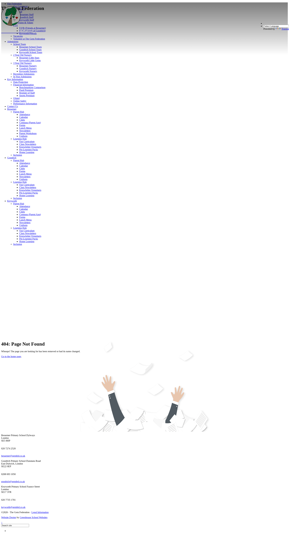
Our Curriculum (26, 141)
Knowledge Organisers (30, 147)
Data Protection (20, 82)
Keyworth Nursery (28, 71)
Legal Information (40, 512)
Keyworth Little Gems (30, 60)
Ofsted (16, 98)
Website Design (8, 517)
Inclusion (17, 155)
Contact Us (12, 106)
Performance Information (25, 103)
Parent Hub (18, 111)
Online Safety (19, 101)
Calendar (23, 117)
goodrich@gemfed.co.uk (13, 481)
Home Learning (26, 152)
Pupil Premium (26, 90)
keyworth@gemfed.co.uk (13, 507)
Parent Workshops (28, 133)
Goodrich (11, 157)
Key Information (15, 79)
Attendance (24, 114)
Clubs (22, 120)
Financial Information (23, 84)
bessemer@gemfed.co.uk (13, 456)
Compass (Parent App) (30, 122)
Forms (22, 125)
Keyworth (12, 201)
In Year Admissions (22, 76)
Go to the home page (11, 356)
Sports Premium (26, 95)
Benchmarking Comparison (32, 87)
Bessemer (11, 109)
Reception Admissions (23, 74)
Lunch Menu (25, 128)
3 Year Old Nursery (22, 63)
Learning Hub (20, 139)
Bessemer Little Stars (29, 57)
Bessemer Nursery (28, 66)
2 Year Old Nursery (22, 55)
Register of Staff (27, 93)
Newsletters (24, 130)
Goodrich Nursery (28, 68)
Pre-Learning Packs (28, 149)
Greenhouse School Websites (33, 517)
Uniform (23, 136)
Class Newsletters (27, 144)
